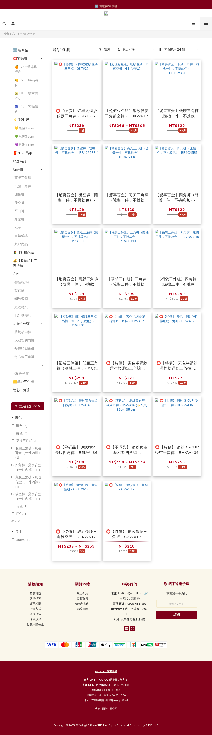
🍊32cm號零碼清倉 (25, 69)
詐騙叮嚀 (82, 609)
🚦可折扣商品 (23, 252)
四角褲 (19, 194)
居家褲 (19, 219)
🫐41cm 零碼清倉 (26, 109)
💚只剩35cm (24, 136)
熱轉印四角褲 (24, 348)
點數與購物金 (35, 624)
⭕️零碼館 (20, 58)
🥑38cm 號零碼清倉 (26, 95)
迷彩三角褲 (21, 390)
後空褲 (19, 203)
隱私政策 (82, 598)
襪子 (17, 227)
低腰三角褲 (22, 186)
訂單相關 (35, 604)
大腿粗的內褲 (24, 340)
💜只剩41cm (24, 145)
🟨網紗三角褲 (23, 382)
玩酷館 (18, 169)
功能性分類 (21, 324)
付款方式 (35, 609)
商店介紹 (82, 593)
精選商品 (19, 161)
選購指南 (35, 598)
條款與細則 (82, 604)
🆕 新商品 (20, 50)
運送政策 (35, 614)
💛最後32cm (24, 128)
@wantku (102, 679)
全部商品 (9, 33)
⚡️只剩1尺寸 (23, 120)
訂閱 (176, 615)
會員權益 (35, 593)
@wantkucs (103, 684)
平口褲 (19, 211)
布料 (19, 33)
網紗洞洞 (29, 33)
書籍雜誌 (21, 236)
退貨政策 (35, 619)
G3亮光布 (21, 373)
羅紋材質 (21, 307)
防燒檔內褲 (22, 332)
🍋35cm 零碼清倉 (26, 82)
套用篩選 (29, 406)
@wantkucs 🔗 (137, 593)
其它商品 (21, 244)
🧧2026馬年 (22, 153)
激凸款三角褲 (24, 357)
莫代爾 (19, 290)
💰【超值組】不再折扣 (25, 263)
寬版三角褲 (22, 178)
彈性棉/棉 (21, 282)
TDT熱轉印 (22, 315)
